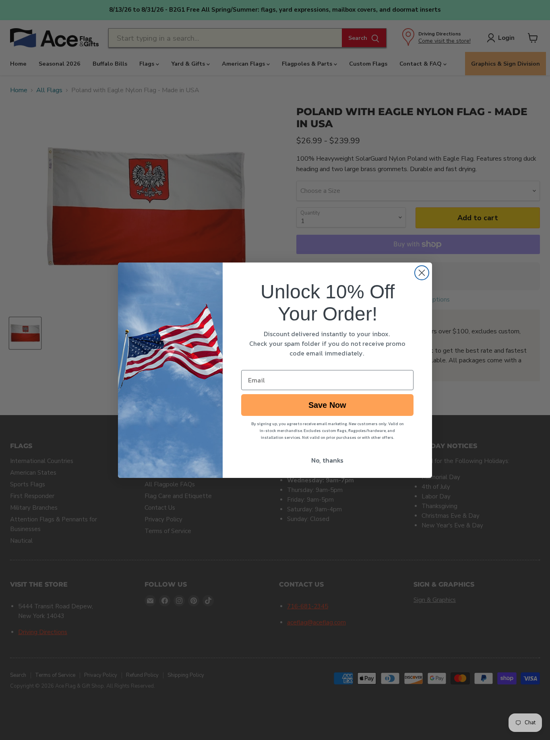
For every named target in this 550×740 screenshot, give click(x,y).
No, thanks (327, 460)
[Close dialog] (422, 273)
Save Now (327, 405)
